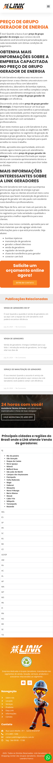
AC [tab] (2, 570)
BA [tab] (2, 544)
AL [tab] (2, 576)
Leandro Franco (26, 758)
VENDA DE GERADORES (14, 338)
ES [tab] (2, 517)
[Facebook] (23, 682)
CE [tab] (2, 549)
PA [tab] (2, 565)
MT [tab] (2, 592)
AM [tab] (2, 560)
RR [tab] (2, 624)
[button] (48, 6)
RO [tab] (2, 618)
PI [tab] (2, 608)
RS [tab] (2, 538)
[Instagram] (29, 682)
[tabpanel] (26, 481)
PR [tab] (2, 528)
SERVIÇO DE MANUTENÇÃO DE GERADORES (22, 369)
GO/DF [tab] (4, 554)
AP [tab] (2, 581)
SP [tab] (2, 522)
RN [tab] (2, 613)
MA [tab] (2, 586)
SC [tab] (2, 533)
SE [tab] (2, 629)
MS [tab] (2, 597)
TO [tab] (2, 635)
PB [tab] (2, 602)
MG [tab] (2, 512)
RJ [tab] (2, 450)
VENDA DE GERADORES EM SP (16, 308)
